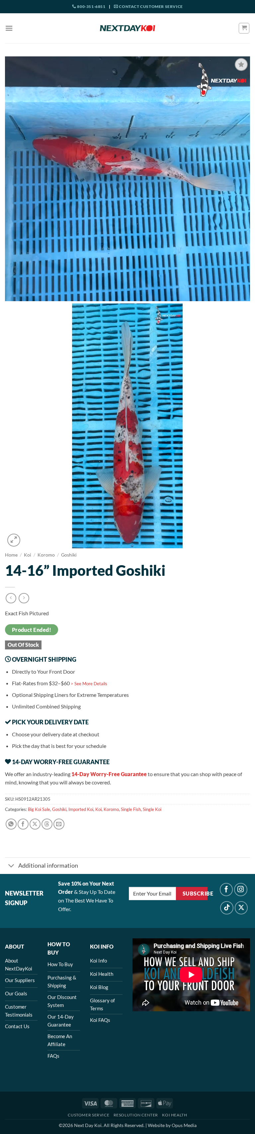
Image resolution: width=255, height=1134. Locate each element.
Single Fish (131, 809)
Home (11, 555)
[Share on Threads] (47, 824)
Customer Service (88, 1114)
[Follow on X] (241, 907)
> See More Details (89, 683)
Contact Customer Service (150, 6)
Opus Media (184, 1125)
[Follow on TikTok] (226, 907)
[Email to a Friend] (58, 824)
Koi (27, 555)
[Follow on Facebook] (226, 889)
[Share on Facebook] (23, 824)
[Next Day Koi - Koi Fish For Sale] (127, 28)
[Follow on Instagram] (240, 889)
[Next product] (11, 598)
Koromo (46, 555)
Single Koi (152, 809)
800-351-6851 (90, 6)
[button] (9, 28)
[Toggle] (11, 866)
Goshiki (69, 555)
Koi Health (174, 1114)
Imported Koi (80, 809)
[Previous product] (24, 598)
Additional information (48, 865)
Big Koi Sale (39, 809)
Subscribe (195, 894)
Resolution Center (136, 1114)
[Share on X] (35, 824)
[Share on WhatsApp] (11, 824)
